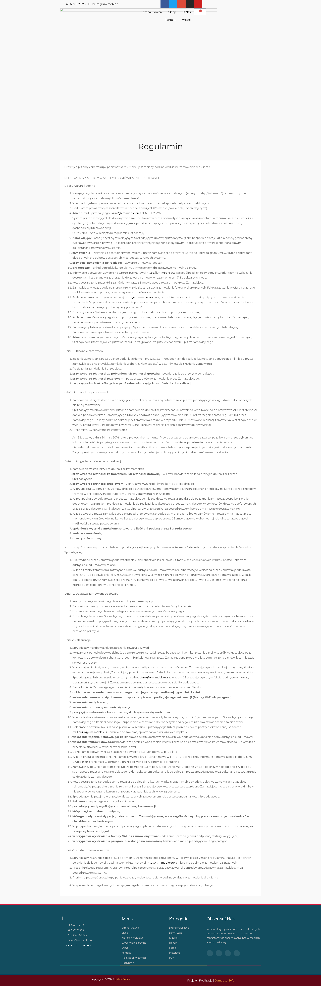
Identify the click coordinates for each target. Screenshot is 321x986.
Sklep (172, 12)
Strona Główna (152, 12)
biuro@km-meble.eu (125, 213)
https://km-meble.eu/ (161, 272)
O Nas (187, 12)
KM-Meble (123, 979)
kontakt (170, 19)
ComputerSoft (224, 980)
